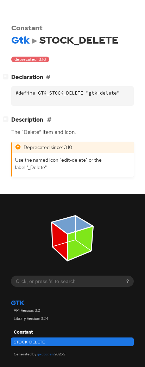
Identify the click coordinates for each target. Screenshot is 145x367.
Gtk (17, 302)
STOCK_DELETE (29, 342)
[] (7, 76)
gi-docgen (45, 354)
